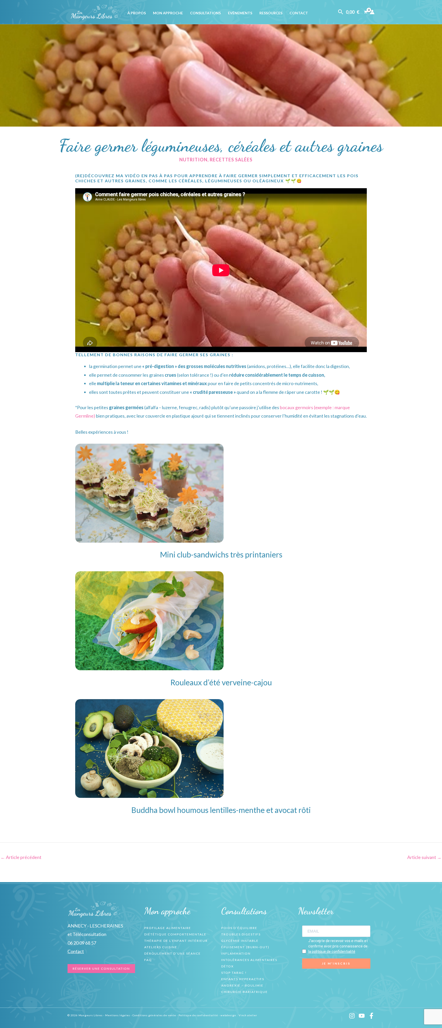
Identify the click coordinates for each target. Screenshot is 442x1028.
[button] (341, 12)
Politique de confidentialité (198, 1015)
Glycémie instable (240, 941)
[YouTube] (362, 1016)
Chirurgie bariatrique (244, 992)
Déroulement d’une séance (172, 953)
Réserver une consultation (101, 968)
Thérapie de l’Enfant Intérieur (176, 941)
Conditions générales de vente (154, 1015)
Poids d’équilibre (239, 928)
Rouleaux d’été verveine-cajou (221, 682)
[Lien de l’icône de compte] (372, 12)
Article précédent (21, 857)
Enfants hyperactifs (242, 979)
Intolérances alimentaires (249, 960)
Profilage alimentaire (167, 928)
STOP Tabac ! (234, 973)
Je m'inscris (336, 963)
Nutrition (193, 159)
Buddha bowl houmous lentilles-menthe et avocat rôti (221, 809)
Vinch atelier (248, 1015)
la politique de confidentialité (331, 951)
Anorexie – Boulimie (242, 985)
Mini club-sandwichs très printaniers (221, 554)
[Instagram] (352, 1016)
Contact (299, 13)
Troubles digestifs (241, 934)
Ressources (270, 13)
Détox (227, 966)
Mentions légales (117, 1015)
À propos (136, 13)
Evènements (240, 13)
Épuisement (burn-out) (245, 947)
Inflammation (236, 953)
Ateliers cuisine (160, 947)
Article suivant (424, 857)
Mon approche (168, 13)
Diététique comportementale (175, 934)
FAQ (148, 960)
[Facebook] (371, 1016)
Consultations (205, 13)
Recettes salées (231, 159)
